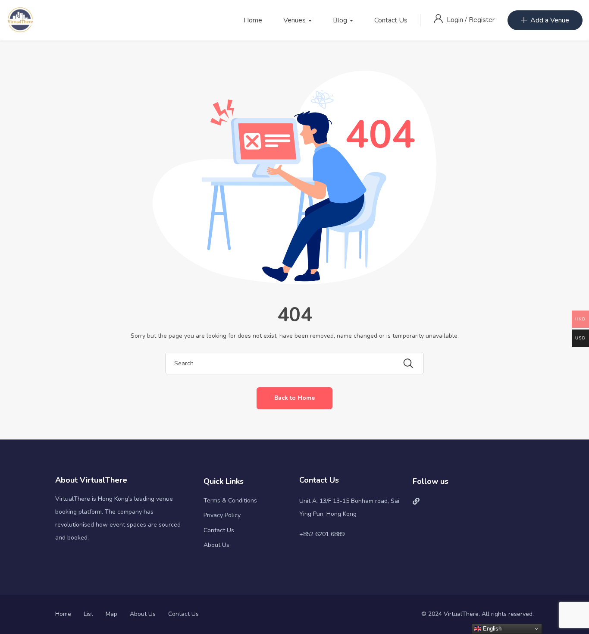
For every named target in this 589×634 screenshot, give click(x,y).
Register (482, 20)
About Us (216, 545)
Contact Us (390, 20)
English (491, 628)
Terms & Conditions (230, 500)
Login (456, 20)
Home (253, 20)
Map (111, 614)
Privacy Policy (222, 515)
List (88, 614)
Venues (295, 20)
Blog (341, 20)
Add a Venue (549, 20)
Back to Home (294, 398)
